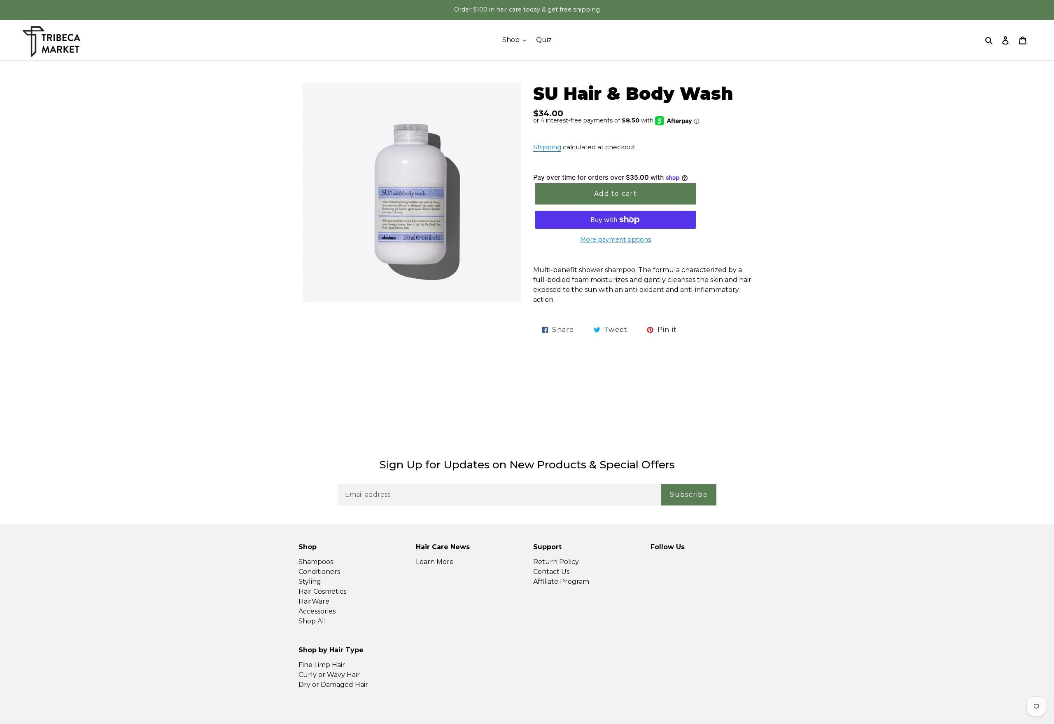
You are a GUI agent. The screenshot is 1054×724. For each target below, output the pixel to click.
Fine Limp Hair (321, 665)
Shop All (312, 621)
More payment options (615, 239)
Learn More (435, 562)
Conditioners (319, 572)
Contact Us (551, 572)
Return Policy (556, 562)
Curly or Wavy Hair (329, 675)
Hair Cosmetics (322, 591)
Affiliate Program (561, 581)
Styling (309, 581)
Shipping (547, 147)
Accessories (317, 611)
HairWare (313, 601)
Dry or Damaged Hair (333, 685)
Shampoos (315, 562)
